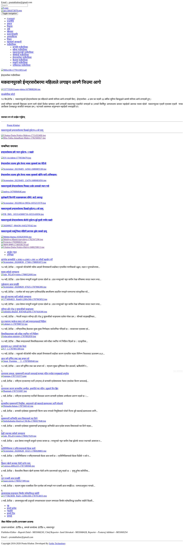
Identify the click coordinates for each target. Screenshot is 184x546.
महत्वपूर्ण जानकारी (14, 42)
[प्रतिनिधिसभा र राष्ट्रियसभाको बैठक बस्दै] (92, 451)
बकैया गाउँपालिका (20, 49)
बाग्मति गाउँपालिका (20, 47)
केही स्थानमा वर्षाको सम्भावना (13, 433)
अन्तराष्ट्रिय (12, 36)
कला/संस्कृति (12, 34)
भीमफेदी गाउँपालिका (21, 55)
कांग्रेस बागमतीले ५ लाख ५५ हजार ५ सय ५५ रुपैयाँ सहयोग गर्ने (26, 259)
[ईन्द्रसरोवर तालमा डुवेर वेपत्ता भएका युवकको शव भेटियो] (92, 169)
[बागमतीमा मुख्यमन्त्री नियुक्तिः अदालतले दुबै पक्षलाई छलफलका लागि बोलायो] (92, 406)
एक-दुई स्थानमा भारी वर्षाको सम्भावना (16, 296)
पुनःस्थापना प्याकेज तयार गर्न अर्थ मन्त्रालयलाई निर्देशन (23, 321)
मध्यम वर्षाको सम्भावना (10, 272)
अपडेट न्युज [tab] (12, 252)
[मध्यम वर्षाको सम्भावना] (92, 274)
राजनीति (10, 21)
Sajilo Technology (57, 543)
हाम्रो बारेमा (11, 508)
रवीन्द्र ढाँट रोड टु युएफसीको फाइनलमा (17, 309)
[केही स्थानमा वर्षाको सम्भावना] (92, 436)
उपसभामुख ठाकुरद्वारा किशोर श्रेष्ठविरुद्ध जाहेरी (20, 493)
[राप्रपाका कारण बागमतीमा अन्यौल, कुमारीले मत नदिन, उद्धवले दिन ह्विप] (92, 391)
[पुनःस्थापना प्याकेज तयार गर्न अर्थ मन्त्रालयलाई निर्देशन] (92, 324)
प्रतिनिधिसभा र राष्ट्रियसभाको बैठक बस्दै (18, 448)
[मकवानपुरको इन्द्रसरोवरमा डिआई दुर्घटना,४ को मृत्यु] (92, 214)
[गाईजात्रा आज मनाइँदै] (92, 287)
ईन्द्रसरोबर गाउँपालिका (22, 57)
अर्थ (8, 29)
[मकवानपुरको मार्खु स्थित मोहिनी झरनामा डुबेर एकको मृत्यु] (92, 237)
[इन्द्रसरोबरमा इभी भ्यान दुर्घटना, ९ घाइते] (92, 158)
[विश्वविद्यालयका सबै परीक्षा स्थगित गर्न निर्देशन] (92, 336)
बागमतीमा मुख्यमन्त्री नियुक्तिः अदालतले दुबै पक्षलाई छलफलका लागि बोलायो (32, 403)
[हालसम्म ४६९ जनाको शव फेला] (92, 349)
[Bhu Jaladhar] (92, 138)
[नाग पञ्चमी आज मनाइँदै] (92, 481)
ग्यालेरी (10, 511)
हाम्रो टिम (11, 513)
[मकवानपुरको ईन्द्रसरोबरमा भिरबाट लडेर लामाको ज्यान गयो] (92, 191)
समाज (9, 23)
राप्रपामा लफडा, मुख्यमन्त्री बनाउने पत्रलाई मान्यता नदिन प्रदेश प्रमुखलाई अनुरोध (35, 373)
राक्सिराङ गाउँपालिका (21, 65)
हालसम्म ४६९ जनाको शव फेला (13, 346)
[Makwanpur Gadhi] (92, 135)
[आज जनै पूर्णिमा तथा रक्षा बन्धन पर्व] (92, 361)
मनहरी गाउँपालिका (20, 62)
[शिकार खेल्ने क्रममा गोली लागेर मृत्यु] (92, 466)
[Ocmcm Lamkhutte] (92, 242)
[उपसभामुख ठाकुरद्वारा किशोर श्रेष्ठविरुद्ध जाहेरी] (92, 496)
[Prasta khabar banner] (92, 10)
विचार (9, 39)
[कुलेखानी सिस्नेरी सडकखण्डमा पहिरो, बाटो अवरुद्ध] (92, 203)
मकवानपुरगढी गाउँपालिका (23, 52)
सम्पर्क (9, 516)
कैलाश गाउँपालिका (20, 60)
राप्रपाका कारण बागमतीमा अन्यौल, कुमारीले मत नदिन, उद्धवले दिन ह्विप (29, 388)
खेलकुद (10, 31)
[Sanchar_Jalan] (92, 244)
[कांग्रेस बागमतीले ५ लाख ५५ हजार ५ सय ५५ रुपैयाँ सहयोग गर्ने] (92, 262)
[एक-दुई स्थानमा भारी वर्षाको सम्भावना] (92, 299)
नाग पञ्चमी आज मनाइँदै (10, 478)
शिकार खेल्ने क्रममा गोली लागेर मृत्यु (15, 463)
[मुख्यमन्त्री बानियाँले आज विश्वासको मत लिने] (92, 421)
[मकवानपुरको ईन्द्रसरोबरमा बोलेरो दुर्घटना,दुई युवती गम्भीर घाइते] (92, 225)
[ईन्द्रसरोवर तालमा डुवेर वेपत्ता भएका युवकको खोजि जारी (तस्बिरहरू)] (92, 180)
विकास (10, 26)
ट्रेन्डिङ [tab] (10, 254)
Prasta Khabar (13, 125)
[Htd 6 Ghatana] (92, 247)
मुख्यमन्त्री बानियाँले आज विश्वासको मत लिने (19, 418)
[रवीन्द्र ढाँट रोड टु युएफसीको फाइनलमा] (92, 311)
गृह (8, 505)
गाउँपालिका (11, 44)
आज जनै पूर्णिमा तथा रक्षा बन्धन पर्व (15, 358)
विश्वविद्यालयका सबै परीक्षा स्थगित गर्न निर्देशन (19, 334)
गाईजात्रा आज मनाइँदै (10, 284)
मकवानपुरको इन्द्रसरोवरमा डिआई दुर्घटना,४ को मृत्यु (22, 130)
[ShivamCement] (92, 70)
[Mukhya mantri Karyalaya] (92, 239)
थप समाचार (178, 371)
